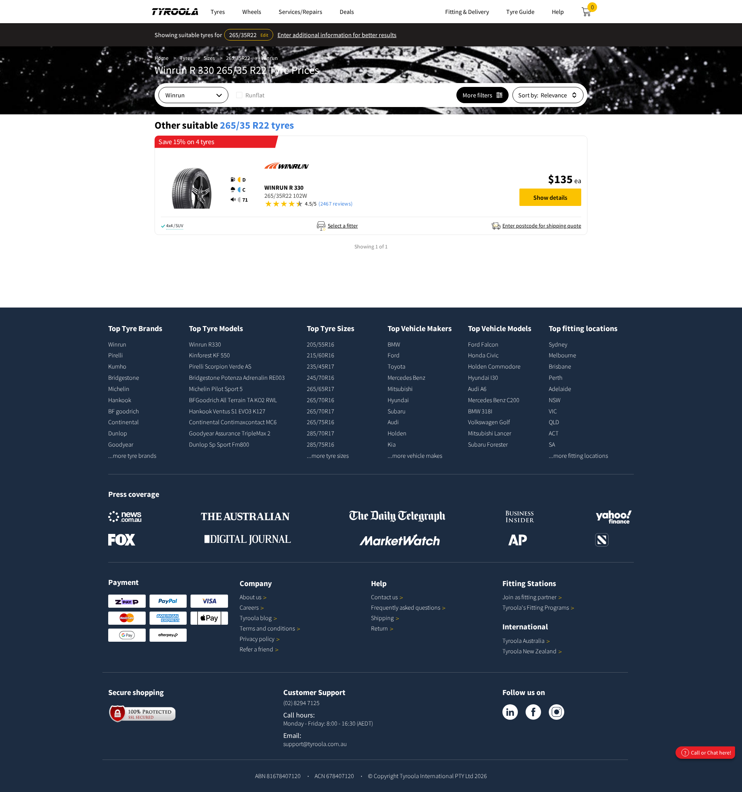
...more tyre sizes (328, 455)
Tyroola (256, 618)
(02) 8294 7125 (301, 703)
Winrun (269, 57)
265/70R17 (320, 411)
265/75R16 (320, 422)
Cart (594, 9)
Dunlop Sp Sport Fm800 (219, 444)
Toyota (396, 366)
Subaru (396, 411)
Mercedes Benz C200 (493, 400)
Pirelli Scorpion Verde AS (220, 366)
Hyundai (398, 400)
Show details (550, 197)
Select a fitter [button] (343, 225)
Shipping (382, 618)
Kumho (117, 366)
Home (161, 57)
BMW (394, 344)
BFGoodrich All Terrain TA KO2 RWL (233, 400)
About (250, 597)
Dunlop (117, 433)
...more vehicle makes (415, 455)
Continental (123, 422)
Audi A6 (477, 389)
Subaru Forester (488, 444)
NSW (554, 400)
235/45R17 (320, 366)
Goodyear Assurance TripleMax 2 (230, 433)
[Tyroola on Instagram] (556, 712)
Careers (249, 607)
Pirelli (115, 355)
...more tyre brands (132, 455)
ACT (553, 433)
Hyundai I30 (483, 377)
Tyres (186, 57)
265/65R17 (320, 389)
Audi (393, 422)
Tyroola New (529, 651)
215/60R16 (320, 355)
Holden (397, 433)
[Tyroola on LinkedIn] (510, 712)
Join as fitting (529, 597)
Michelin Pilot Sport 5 (216, 389)
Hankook (119, 400)
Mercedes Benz (406, 377)
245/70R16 (320, 377)
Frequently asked (405, 607)
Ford (394, 355)
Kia (392, 444)
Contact (384, 597)
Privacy (257, 638)
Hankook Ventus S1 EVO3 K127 (227, 411)
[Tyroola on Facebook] (533, 712)
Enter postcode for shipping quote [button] (541, 225)
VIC (553, 411)
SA (552, 444)
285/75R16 (320, 444)
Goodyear (120, 444)
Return (379, 628)
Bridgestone (123, 377)
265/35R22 (238, 57)
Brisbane (560, 366)
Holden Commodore (494, 366)
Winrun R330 (205, 344)
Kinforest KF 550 (209, 355)
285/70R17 (320, 433)
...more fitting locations (578, 455)
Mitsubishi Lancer (489, 433)
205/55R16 (320, 344)
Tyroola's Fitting (535, 607)
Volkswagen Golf (489, 422)
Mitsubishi (400, 389)
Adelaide (560, 389)
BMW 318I (480, 411)
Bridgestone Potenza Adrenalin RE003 (237, 377)
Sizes (209, 57)
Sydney (558, 344)
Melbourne (562, 355)
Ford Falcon (483, 344)
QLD (554, 422)
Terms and (267, 628)
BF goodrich (123, 411)
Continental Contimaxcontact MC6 (233, 422)
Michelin (118, 389)
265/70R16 (320, 400)
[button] (241, 189)
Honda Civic (483, 355)
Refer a (256, 649)
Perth (555, 377)
